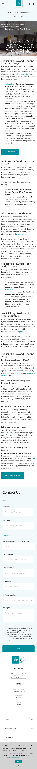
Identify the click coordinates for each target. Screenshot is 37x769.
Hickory (8, 84)
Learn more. (14, 758)
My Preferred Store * (9, 595)
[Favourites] (29, 4)
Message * (6, 607)
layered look (20, 234)
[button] (26, 4)
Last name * (6, 520)
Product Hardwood (12, 27)
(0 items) (33, 4)
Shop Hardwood (12, 475)
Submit (18, 648)
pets (21, 332)
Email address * (7, 567)
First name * (6, 507)
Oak (33, 458)
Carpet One (5, 24)
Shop (7, 720)
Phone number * (8, 554)
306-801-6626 (18, 16)
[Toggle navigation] (3, 4)
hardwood (22, 74)
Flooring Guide (18, 24)
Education (9, 738)
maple (9, 433)
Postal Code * (7, 581)
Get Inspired (10, 729)
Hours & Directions (18, 678)
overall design (10, 289)
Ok (18, 761)
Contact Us (10, 152)
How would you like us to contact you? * (16, 541)
